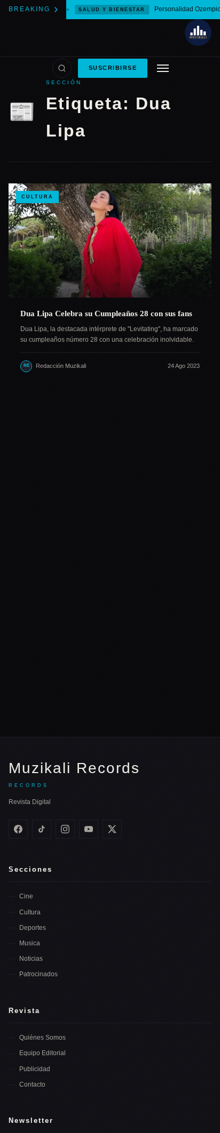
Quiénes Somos (42, 1037)
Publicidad (34, 1069)
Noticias (31, 958)
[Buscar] (62, 68)
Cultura (37, 196)
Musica (29, 943)
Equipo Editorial (42, 1053)
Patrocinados (38, 974)
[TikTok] (41, 829)
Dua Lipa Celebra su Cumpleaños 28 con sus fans (106, 313)
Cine (26, 896)
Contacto (32, 1084)
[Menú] (163, 68)
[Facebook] (18, 829)
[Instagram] (65, 829)
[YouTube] (88, 829)
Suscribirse (113, 68)
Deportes (32, 927)
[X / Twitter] (112, 829)
